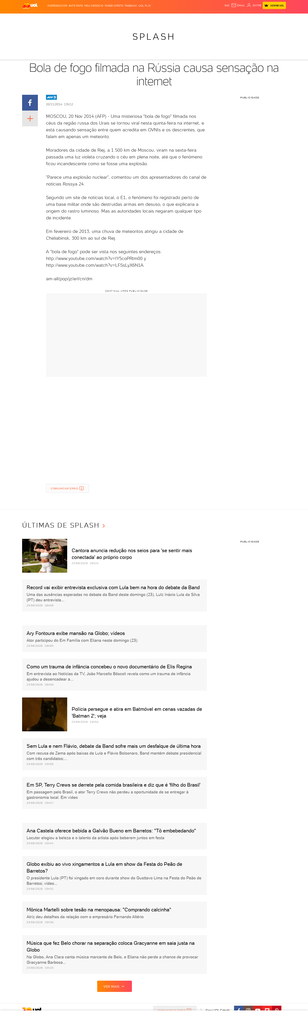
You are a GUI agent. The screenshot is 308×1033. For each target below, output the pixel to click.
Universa (172, 18)
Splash (157, 18)
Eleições (58, 18)
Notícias (73, 18)
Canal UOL (218, 18)
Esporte (143, 18)
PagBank (131, 5)
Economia (117, 18)
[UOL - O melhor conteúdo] (30, 6)
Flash (45, 18)
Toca (259, 18)
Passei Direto (114, 5)
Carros (102, 18)
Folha (131, 18)
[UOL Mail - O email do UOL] (238, 5)
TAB (241, 18)
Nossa (232, 18)
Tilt (197, 18)
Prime (249, 18)
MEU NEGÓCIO (93, 5)
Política (88, 18)
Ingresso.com (57, 5)
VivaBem (187, 18)
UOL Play (144, 5)
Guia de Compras (278, 18)
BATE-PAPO (76, 5)
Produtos (31, 18)
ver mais (111, 986)
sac (227, 5)
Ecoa (205, 18)
